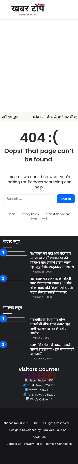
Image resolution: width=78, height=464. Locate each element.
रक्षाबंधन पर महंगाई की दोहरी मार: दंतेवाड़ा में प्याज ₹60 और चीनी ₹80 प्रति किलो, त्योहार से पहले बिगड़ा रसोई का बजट (51, 286)
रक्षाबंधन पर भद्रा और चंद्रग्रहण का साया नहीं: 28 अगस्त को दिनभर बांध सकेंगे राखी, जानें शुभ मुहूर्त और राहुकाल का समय (52, 260)
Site (42, 416)
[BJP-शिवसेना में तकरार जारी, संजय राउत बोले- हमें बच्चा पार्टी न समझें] (15, 351)
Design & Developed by (25, 430)
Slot (36, 416)
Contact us (13, 443)
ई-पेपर (34, 218)
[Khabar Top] (28, 9)
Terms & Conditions (57, 214)
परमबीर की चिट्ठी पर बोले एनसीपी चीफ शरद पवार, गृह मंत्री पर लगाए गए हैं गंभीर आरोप (50, 326)
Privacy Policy (30, 214)
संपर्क (45, 218)
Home (12, 214)
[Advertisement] (39, 71)
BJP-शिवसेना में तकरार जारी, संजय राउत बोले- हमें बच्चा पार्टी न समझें (52, 349)
